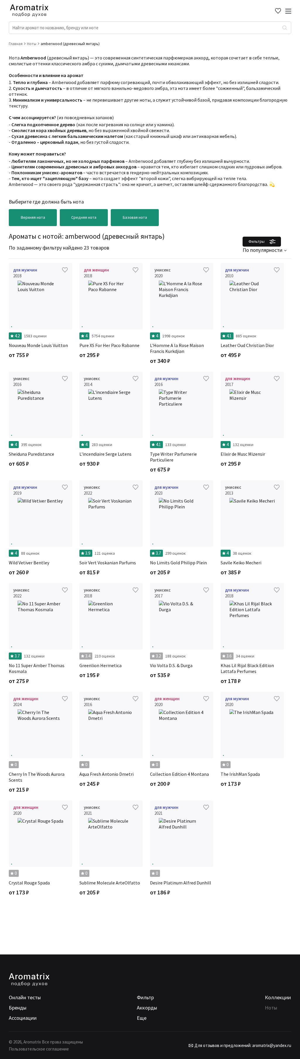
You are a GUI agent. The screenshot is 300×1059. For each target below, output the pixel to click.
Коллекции (278, 997)
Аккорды (147, 1007)
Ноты (271, 1007)
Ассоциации (23, 1017)
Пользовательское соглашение (39, 1049)
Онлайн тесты (25, 997)
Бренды (17, 1007)
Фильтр (145, 997)
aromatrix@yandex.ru (271, 1045)
